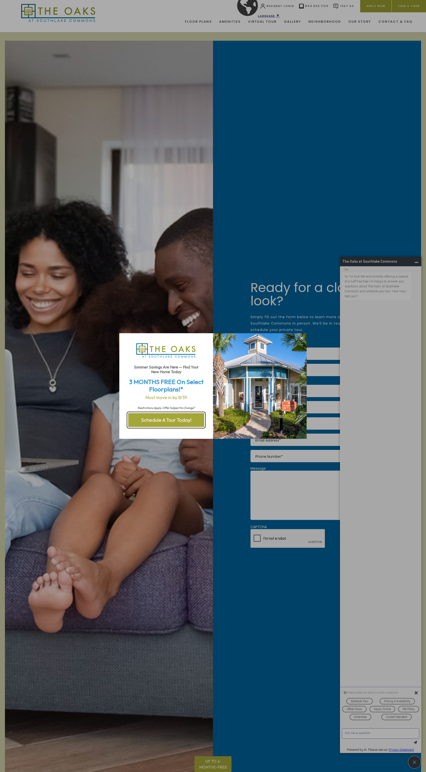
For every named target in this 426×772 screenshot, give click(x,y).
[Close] (302, 338)
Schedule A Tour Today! (166, 420)
